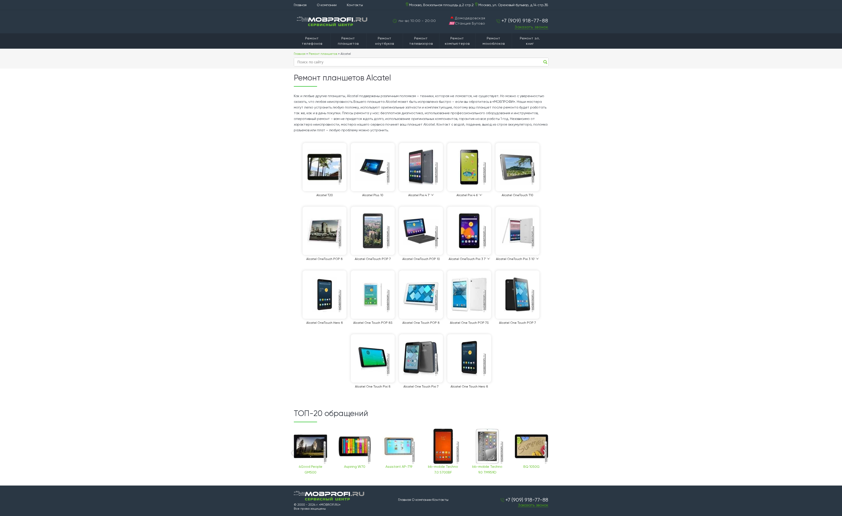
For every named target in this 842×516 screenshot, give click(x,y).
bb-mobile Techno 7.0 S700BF (443, 469)
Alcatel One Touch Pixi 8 (373, 386)
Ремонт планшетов (348, 41)
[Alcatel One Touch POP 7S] (469, 294)
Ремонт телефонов (312, 41)
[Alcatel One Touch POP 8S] (372, 294)
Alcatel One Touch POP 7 (517, 322)
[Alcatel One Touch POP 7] (517, 294)
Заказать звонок (531, 27)
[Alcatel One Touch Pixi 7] (421, 358)
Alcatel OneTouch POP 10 (421, 259)
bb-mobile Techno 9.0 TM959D (487, 469)
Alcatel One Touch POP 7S (469, 322)
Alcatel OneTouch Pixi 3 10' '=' (517, 259)
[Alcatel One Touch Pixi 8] (372, 358)
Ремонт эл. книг (530, 41)
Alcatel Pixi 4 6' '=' (469, 195)
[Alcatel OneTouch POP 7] (372, 230)
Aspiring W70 (354, 466)
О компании (327, 5)
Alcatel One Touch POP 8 (421, 322)
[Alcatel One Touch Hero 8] (469, 358)
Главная (300, 5)
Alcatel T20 (324, 195)
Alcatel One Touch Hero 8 (469, 386)
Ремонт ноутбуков (384, 41)
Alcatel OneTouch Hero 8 (324, 322)
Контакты (355, 5)
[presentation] (292, 452)
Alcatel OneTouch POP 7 (373, 259)
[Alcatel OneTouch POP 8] (324, 230)
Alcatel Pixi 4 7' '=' (421, 195)
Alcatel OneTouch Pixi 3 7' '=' (469, 259)
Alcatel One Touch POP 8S (372, 322)
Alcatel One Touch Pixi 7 (421, 386)
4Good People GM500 (310, 469)
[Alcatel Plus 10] (372, 167)
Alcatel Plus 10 (372, 195)
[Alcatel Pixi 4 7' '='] (421, 167)
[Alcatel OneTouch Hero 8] (324, 294)
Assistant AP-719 (398, 466)
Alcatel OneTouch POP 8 (324, 259)
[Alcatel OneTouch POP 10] (421, 230)
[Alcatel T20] (324, 167)
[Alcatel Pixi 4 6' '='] (469, 167)
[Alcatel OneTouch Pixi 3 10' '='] (517, 230)
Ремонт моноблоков (494, 41)
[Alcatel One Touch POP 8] (421, 294)
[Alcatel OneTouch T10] (517, 167)
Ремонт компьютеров (457, 41)
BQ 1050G (531, 466)
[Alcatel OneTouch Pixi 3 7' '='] (469, 230)
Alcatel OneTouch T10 (517, 195)
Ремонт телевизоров (421, 41)
